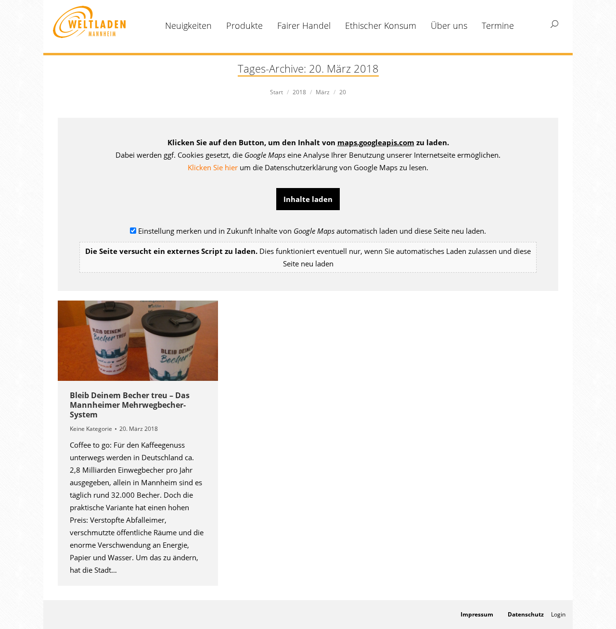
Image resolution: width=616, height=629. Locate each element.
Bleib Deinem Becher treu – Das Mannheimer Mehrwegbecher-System (130, 405)
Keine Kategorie (91, 429)
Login (558, 614)
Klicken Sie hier (213, 167)
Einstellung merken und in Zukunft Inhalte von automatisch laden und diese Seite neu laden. (308, 247)
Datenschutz (526, 614)
